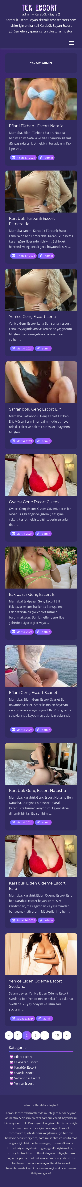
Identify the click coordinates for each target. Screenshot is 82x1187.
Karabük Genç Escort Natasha (37, 790)
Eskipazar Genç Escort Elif (33, 594)
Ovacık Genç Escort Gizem (34, 502)
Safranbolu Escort (27, 1078)
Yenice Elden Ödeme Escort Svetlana (35, 984)
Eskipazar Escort (26, 1062)
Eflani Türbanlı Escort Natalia (36, 126)
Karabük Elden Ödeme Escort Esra (37, 886)
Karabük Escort (25, 1067)
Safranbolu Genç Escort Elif (35, 409)
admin (49, 157)
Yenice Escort (24, 1083)
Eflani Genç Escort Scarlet (33, 692)
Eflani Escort (23, 1057)
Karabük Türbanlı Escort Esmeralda (32, 221)
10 (57, 1035)
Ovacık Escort (24, 1073)
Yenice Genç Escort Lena (32, 316)
